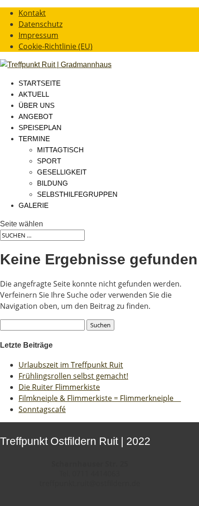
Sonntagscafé (42, 409)
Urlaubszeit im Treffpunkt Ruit (71, 365)
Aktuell (34, 94)
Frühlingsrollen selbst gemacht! (73, 376)
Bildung (52, 183)
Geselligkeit (62, 172)
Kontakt (32, 13)
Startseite (40, 83)
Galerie (34, 205)
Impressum (38, 35)
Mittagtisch (60, 150)
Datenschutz (40, 24)
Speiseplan (40, 127)
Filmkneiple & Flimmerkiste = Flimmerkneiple (100, 398)
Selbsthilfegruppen (77, 194)
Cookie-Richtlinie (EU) (56, 46)
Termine (34, 139)
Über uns (37, 105)
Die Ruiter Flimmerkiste (59, 387)
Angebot (36, 116)
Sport (49, 161)
